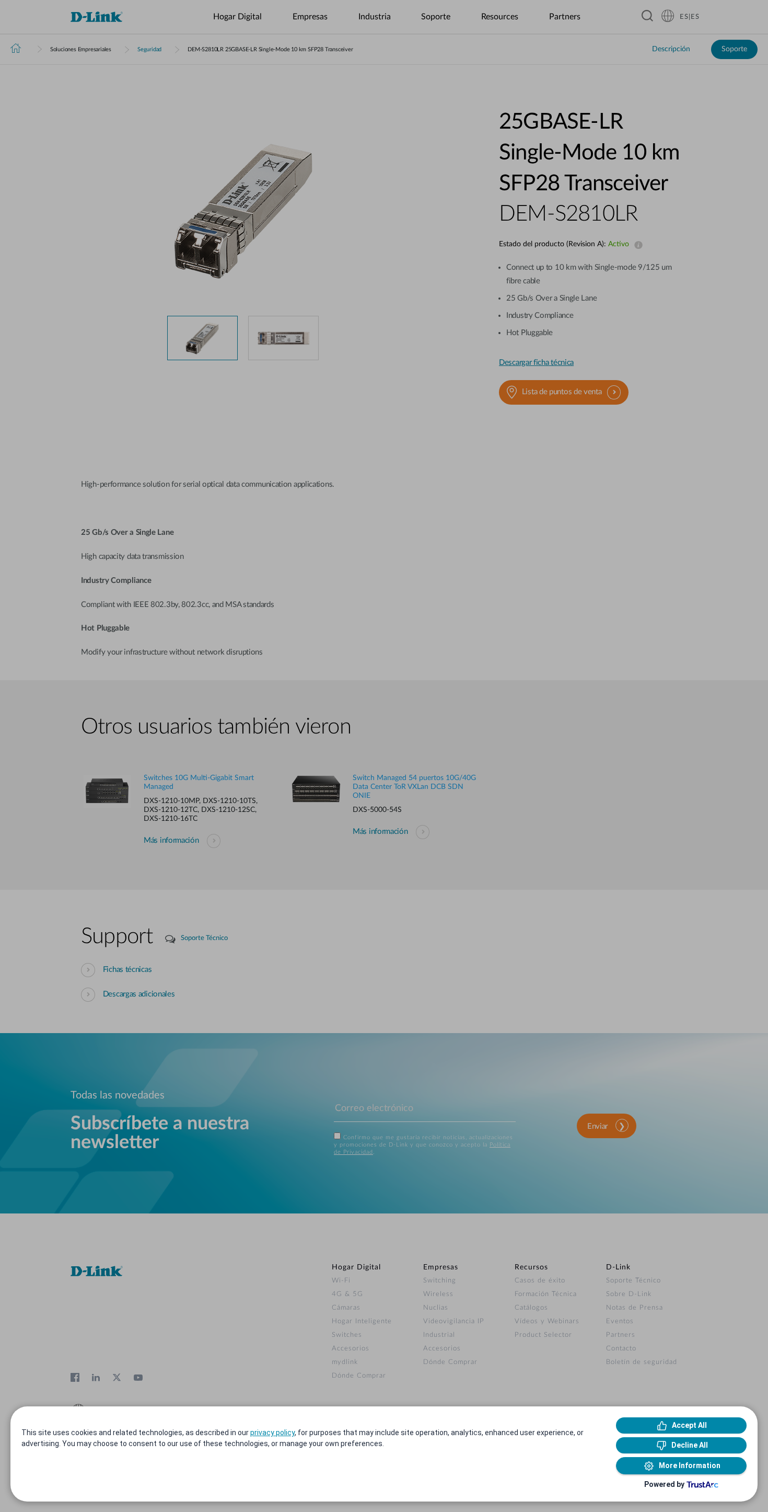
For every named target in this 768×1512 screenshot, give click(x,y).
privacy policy (272, 1432)
